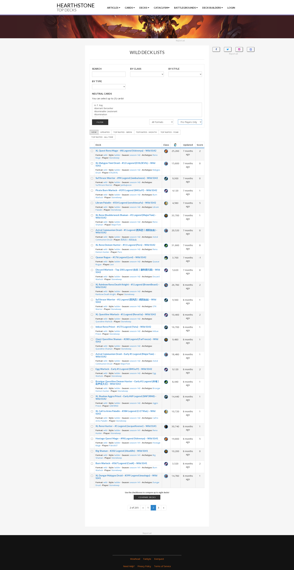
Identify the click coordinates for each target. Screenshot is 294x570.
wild (105, 155)
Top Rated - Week (122, 132)
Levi (112, 264)
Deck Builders (211, 7)
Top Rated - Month (146, 132)
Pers (120, 252)
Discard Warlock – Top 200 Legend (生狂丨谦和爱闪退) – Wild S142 (128, 271)
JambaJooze (126, 185)
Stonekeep (114, 157)
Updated (105, 132)
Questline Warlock (104, 321)
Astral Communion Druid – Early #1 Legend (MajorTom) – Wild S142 (126, 355)
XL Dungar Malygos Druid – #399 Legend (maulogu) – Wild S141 (126, 476)
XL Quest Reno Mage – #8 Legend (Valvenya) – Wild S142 (126, 150)
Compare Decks (147, 497)
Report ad (180, 40)
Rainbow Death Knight (106, 294)
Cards (129, 7)
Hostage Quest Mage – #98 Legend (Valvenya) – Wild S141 (127, 438)
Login (231, 7)
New (94, 132)
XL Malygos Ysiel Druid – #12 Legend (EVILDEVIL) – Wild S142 (125, 164)
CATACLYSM (161, 7)
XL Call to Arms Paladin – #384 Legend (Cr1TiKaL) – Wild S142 (125, 412)
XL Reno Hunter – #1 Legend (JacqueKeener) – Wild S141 (126, 426)
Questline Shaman (104, 348)
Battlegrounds (185, 7)
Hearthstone (76, 7)
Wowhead (135, 558)
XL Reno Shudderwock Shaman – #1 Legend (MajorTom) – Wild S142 (126, 216)
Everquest (159, 558)
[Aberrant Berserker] (147, 108)
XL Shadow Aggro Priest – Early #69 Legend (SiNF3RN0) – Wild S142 (126, 397)
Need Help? (128, 566)
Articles (113, 7)
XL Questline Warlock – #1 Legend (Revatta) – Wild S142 (126, 314)
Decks (143, 7)
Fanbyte (147, 558)
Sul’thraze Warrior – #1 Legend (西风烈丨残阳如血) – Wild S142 (126, 300)
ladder (117, 155)
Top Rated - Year (170, 132)
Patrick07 (113, 445)
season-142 (135, 155)
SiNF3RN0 (113, 405)
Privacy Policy (144, 566)
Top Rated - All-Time (102, 137)
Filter (100, 122)
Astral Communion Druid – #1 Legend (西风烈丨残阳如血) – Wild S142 (126, 231)
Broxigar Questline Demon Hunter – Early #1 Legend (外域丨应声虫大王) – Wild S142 (128, 382)
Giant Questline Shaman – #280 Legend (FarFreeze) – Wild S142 (127, 340)
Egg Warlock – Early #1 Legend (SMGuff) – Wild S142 (124, 369)
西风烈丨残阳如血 (129, 239)
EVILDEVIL (113, 172)
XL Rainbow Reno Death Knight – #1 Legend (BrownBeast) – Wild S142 (127, 285)
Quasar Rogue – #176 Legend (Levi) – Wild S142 (121, 257)
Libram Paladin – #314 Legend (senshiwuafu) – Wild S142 (126, 202)
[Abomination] (147, 114)
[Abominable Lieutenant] (147, 111)
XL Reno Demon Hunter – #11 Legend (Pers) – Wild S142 (125, 244)
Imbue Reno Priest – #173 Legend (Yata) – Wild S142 (123, 326)
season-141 (135, 430)
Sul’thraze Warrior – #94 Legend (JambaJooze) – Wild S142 (127, 178)
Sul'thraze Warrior (104, 185)
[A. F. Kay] (147, 105)
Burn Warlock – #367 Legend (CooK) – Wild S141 (121, 463)
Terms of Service (162, 566)
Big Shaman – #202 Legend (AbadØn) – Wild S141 (122, 450)
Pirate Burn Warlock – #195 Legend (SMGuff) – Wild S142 (126, 190)
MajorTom (116, 224)
